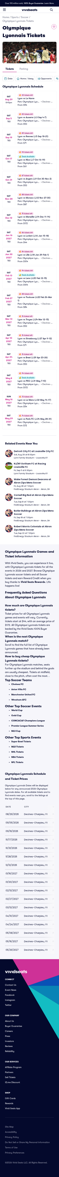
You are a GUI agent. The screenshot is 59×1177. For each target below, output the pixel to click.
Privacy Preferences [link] (14, 1152)
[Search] (51, 10)
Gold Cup (16, 715)
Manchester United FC (23, 694)
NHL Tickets (17, 752)
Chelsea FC (17, 684)
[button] (8, 78)
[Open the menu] (4, 9)
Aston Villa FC (18, 689)
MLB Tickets (17, 746)
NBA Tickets (17, 757)
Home (6, 17)
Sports (15, 17)
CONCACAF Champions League (28, 720)
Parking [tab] (24, 69)
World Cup (16, 710)
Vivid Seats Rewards (33, 582)
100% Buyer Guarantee (33, 3)
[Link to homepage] (29, 9)
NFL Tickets (17, 762)
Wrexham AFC (18, 699)
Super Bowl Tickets (21, 741)
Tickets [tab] (10, 69)
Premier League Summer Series (27, 726)
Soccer (24, 17)
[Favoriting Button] (53, 26)
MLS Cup (15, 731)
